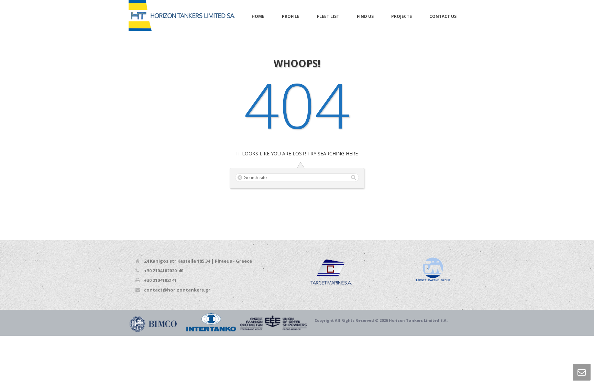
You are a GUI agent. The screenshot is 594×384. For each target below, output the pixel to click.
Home (258, 16)
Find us (365, 16)
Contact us (442, 16)
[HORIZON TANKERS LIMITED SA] (182, 16)
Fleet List (328, 16)
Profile (290, 16)
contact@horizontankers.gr (177, 290)
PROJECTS (401, 16)
